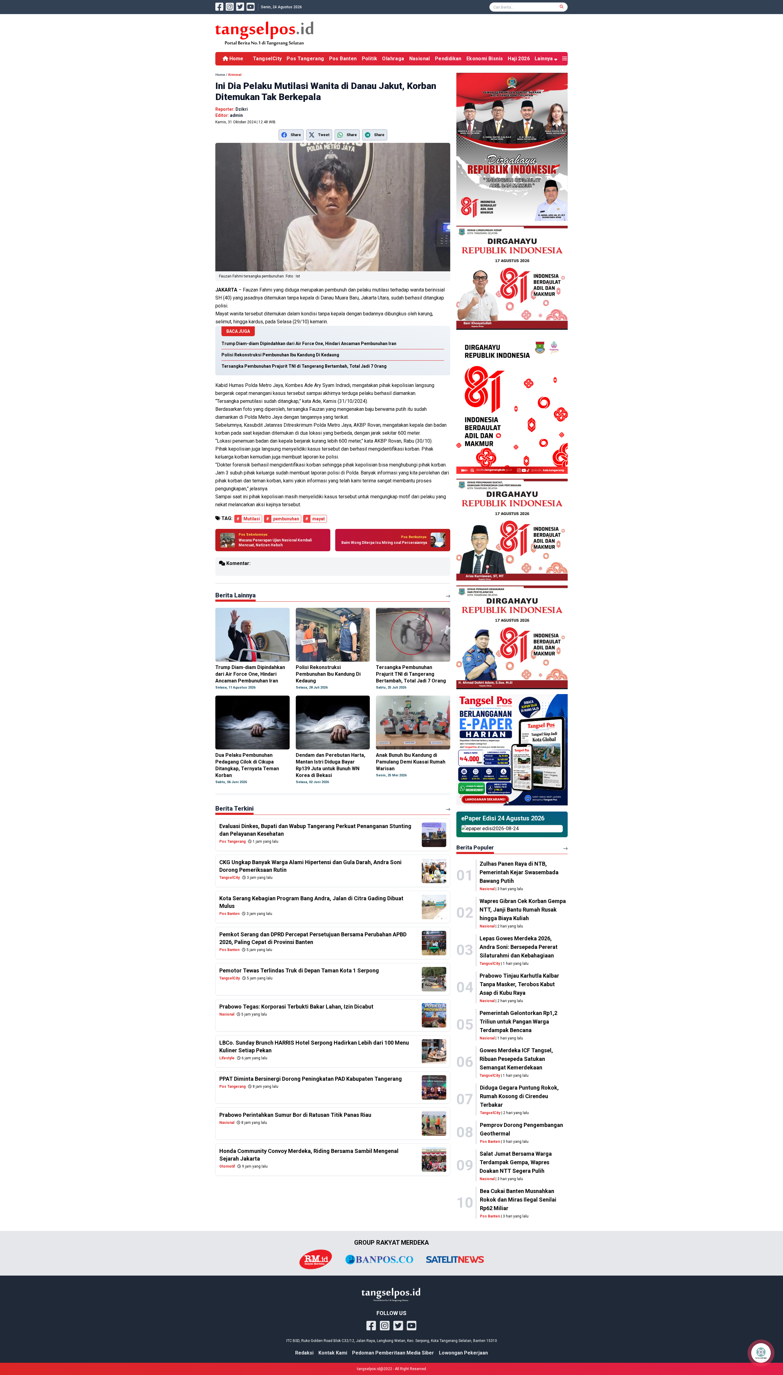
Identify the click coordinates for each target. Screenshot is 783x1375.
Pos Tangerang (305, 58)
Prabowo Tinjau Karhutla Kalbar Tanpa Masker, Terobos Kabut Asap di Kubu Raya (519, 984)
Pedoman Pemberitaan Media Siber (393, 1353)
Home (235, 58)
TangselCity (267, 58)
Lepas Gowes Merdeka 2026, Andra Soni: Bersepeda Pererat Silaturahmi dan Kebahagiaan (519, 947)
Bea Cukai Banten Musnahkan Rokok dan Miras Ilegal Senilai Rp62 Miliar (518, 1199)
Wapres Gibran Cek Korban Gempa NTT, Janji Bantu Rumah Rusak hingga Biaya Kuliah (523, 909)
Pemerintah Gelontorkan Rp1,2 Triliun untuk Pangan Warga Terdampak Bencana (518, 1021)
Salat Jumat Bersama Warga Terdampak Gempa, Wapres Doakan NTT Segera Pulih (516, 1162)
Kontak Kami (332, 1353)
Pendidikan (448, 58)
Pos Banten (343, 58)
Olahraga (393, 58)
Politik (369, 58)
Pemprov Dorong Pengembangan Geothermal (521, 1129)
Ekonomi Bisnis (484, 58)
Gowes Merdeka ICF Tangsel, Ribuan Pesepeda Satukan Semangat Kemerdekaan (516, 1059)
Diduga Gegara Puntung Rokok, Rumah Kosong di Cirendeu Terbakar (519, 1096)
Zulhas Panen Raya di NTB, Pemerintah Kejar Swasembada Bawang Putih (519, 872)
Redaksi (304, 1353)
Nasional (419, 58)
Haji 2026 (519, 58)
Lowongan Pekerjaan (463, 1353)
